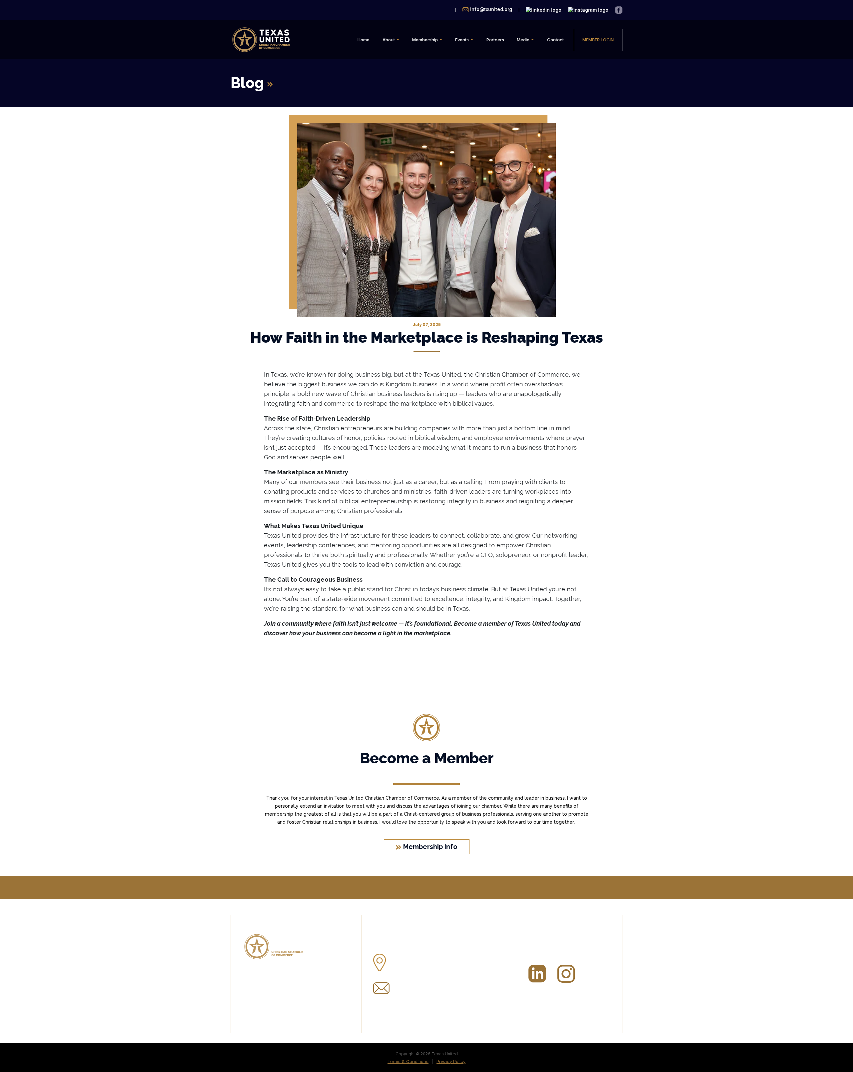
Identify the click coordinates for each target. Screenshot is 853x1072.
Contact (555, 39)
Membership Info (429, 847)
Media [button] (523, 39)
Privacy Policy (450, 1061)
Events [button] (462, 39)
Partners (495, 39)
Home (364, 39)
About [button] (389, 39)
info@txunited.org (417, 985)
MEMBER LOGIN (598, 39)
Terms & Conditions (408, 1061)
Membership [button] (425, 39)
